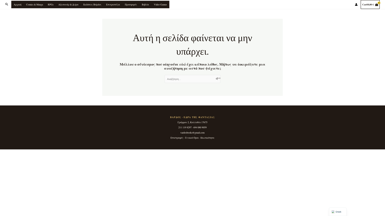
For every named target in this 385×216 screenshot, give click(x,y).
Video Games (160, 4)
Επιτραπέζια (113, 4)
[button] (6, 4)
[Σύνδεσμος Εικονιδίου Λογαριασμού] (356, 4)
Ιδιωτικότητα (207, 137)
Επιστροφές (177, 137)
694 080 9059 (200, 127)
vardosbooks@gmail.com (192, 132)
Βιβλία (145, 4)
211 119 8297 (185, 127)
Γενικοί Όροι (192, 137)
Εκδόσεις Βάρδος (92, 4)
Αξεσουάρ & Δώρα (68, 4)
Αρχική (17, 4)
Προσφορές (131, 4)
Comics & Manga (34, 4)
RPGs (51, 4)
